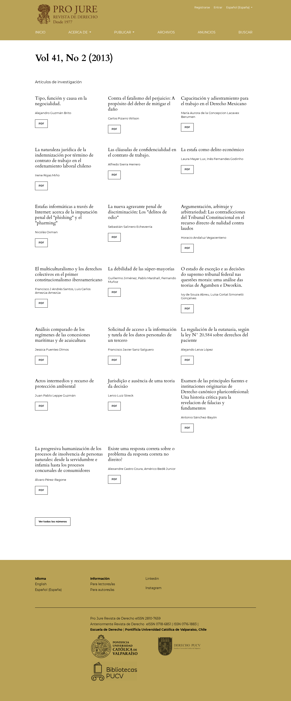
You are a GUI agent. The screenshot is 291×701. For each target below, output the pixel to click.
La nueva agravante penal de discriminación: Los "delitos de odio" (137, 211)
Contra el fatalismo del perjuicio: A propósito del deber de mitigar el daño (141, 103)
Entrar (218, 7)
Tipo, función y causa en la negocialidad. (61, 101)
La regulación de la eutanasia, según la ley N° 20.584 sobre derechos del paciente (215, 334)
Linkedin (152, 578)
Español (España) (48, 590)
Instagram (153, 588)
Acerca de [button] (78, 32)
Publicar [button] (123, 32)
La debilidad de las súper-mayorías (141, 269)
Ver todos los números (53, 521)
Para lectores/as (102, 584)
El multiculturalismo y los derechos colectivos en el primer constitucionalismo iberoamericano (68, 274)
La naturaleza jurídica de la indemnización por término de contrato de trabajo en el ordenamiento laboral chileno (64, 158)
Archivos (166, 32)
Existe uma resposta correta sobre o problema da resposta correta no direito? (141, 454)
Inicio (40, 32)
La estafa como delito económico (212, 150)
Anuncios (207, 32)
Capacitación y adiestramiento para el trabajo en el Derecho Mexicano (214, 101)
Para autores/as (102, 590)
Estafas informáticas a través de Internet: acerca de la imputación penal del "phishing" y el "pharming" (66, 214)
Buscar (245, 32)
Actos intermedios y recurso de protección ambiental (64, 383)
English (41, 584)
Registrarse (202, 7)
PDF (41, 123)
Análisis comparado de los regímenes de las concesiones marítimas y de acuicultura (62, 334)
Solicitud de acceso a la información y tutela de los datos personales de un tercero (142, 334)
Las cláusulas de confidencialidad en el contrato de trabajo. (142, 152)
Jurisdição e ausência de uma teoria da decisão (141, 383)
